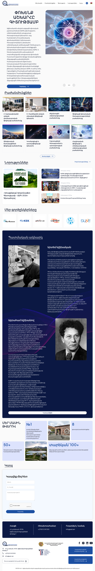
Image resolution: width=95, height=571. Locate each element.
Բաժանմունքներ (50, 3)
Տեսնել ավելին (46, 156)
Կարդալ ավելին (47, 413)
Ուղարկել (20, 511)
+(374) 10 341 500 (43, 529)
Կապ (81, 3)
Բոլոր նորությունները (81, 161)
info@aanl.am (70, 529)
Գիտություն (61, 3)
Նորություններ (72, 3)
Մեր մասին (38, 3)
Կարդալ (22, 86)
